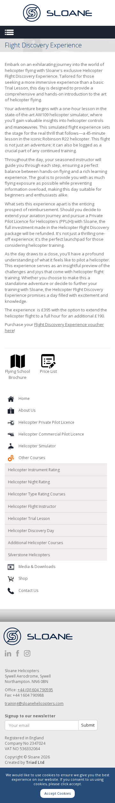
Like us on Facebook (17, 653)
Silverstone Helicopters (29, 555)
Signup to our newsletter (30, 716)
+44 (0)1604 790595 (35, 690)
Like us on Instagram (27, 653)
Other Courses (32, 457)
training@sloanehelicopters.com (34, 703)
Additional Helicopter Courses (35, 542)
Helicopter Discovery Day (31, 530)
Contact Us (28, 590)
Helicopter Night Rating (29, 482)
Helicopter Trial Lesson (29, 518)
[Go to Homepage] (57, 13)
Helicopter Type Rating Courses (36, 494)
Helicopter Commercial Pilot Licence (51, 434)
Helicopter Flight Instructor (32, 506)
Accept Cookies (57, 793)
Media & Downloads (37, 566)
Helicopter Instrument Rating (34, 470)
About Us (27, 410)
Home (24, 398)
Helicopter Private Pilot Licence (46, 422)
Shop (23, 578)
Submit (88, 725)
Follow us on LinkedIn (8, 653)
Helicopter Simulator (37, 446)
